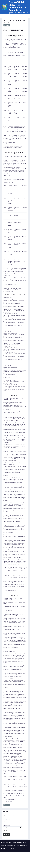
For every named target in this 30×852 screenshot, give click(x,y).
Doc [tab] (10, 815)
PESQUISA (6, 812)
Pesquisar (6, 834)
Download (7, 25)
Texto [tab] (5, 815)
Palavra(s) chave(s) (7, 819)
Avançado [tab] (15, 815)
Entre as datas (6, 825)
